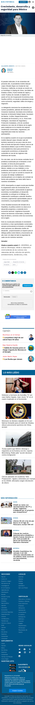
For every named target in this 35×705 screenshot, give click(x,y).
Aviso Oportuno (23, 603)
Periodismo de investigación (5, 584)
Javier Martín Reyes (10, 356)
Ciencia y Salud (6, 623)
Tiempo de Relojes (7, 656)
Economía (4, 610)
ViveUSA (21, 621)
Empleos (21, 605)
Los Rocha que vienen (13, 359)
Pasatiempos (22, 625)
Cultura (3, 616)
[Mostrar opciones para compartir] (33, 7)
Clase (3, 643)
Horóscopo (22, 627)
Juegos (21, 623)
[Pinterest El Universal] (30, 652)
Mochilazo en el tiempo (11, 335)
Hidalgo (21, 583)
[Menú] (33, 2)
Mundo (3, 594)
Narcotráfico (5, 603)
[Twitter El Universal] (30, 649)
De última (4, 632)
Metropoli (4, 599)
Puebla (21, 581)
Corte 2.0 (4, 579)
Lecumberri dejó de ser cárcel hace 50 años (13, 339)
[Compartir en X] (12, 272)
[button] (23, 2)
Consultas (4, 638)
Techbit (3, 627)
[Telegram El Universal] (19, 649)
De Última (4, 650)
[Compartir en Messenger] (19, 272)
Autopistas (4, 636)
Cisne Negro (5, 659)
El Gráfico (22, 614)
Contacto (25, 693)
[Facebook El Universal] (24, 649)
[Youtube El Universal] (20, 652)
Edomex (21, 576)
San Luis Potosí (23, 587)
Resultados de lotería (23, 631)
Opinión (6, 330)
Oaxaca (21, 579)
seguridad (7, 262)
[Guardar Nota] (25, 272)
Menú (3, 629)
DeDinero (21, 619)
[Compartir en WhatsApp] (15, 272)
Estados (3, 601)
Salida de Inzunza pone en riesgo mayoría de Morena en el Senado (14, 350)
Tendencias (4, 621)
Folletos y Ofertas (24, 601)
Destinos (4, 634)
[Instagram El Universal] (25, 652)
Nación (3, 576)
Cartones (4, 607)
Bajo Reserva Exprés (10, 345)
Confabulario (5, 618)
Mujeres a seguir (6, 581)
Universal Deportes (7, 612)
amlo (14, 264)
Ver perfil (10, 72)
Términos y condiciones (14, 693)
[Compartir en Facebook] (9, 272)
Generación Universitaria (22, 611)
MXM (2, 625)
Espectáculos (5, 614)
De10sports (22, 616)
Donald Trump (5, 596)
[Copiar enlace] (22, 272)
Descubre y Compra (25, 599)
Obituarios (22, 608)
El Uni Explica (5, 587)
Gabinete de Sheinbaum (5, 591)
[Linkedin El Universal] (19, 656)
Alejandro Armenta (7, 66)
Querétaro (22, 585)
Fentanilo (6, 264)
